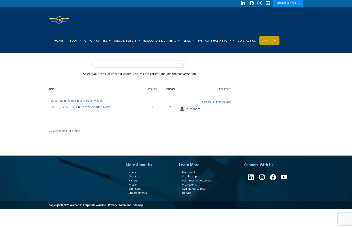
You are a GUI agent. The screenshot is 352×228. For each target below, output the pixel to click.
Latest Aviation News (96, 107)
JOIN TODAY (269, 40)
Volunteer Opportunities (197, 180)
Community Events (193, 188)
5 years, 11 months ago (216, 101)
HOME (58, 40)
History (133, 180)
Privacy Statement (119, 205)
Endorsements (138, 193)
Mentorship (189, 172)
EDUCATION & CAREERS (160, 40)
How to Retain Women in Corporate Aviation (76, 100)
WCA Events (189, 184)
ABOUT (73, 40)
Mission (133, 184)
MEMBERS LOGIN (286, 3)
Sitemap (138, 205)
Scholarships (190, 176)
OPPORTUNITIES (96, 40)
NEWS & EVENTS (125, 40)
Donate (186, 193)
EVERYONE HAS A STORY (215, 40)
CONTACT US (247, 40)
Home (132, 172)
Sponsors (135, 188)
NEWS (187, 40)
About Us (134, 176)
